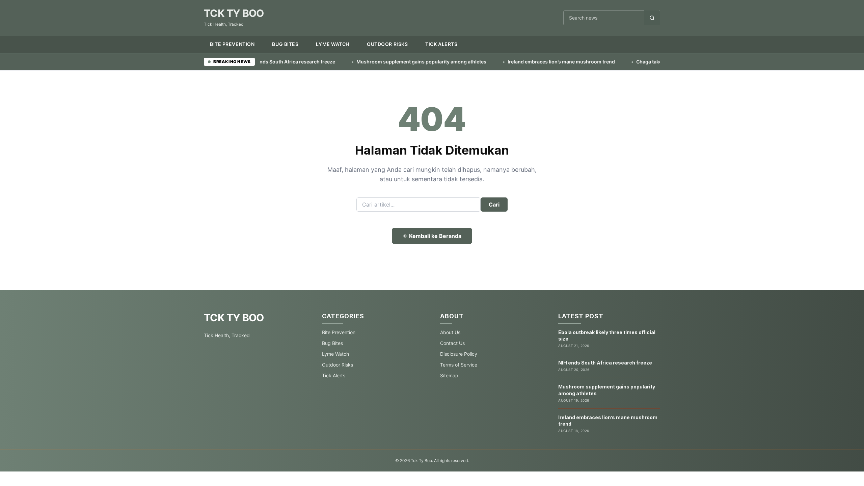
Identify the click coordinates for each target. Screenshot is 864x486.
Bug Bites (285, 44)
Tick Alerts (441, 44)
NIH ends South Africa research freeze (605, 363)
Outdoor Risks (387, 44)
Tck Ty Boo (234, 13)
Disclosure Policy (458, 354)
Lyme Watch (332, 44)
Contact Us (452, 343)
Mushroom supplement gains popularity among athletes (385, 61)
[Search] (652, 17)
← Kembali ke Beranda (432, 236)
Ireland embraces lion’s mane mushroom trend (525, 61)
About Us (450, 332)
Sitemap (449, 375)
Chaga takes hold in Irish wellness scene (647, 61)
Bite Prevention (232, 44)
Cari (494, 204)
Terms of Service (458, 365)
